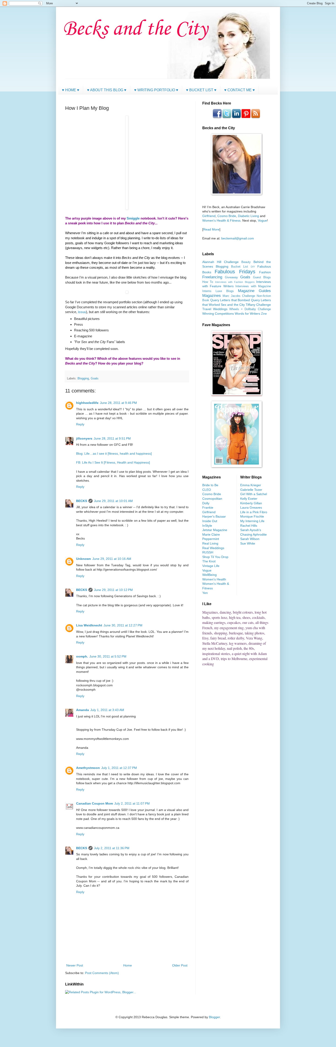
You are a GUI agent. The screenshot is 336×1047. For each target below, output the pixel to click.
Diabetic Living (248, 216)
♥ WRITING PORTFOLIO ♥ (156, 90)
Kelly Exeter (248, 498)
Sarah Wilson (249, 539)
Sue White (247, 543)
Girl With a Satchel (253, 494)
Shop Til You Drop (215, 557)
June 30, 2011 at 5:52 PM (107, 656)
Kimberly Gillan (251, 503)
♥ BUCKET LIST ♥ (201, 90)
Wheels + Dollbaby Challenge (250, 309)
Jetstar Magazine (214, 530)
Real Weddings (213, 548)
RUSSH (207, 552)
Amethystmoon (88, 768)
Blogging (83, 378)
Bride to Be (210, 485)
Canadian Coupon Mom (94, 803)
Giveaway (231, 277)
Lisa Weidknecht (89, 625)
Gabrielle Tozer (251, 489)
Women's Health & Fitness (221, 220)
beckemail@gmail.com (237, 238)
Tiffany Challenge (258, 304)
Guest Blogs (262, 277)
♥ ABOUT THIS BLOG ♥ (106, 90)
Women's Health (214, 579)
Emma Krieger (250, 485)
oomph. (82, 656)
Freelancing (212, 277)
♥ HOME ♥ (70, 90)
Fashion (265, 272)
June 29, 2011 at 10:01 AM (113, 501)
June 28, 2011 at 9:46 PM (118, 403)
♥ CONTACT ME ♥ (239, 90)
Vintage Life (210, 566)
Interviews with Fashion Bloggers (235, 282)
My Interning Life (252, 521)
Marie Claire (211, 534)
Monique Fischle (252, 516)
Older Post (179, 965)
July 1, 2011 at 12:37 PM (119, 768)
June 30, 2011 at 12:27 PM (123, 625)
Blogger (214, 1017)
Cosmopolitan (212, 498)
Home (127, 965)
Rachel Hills (248, 525)
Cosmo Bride (226, 216)
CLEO (206, 489)
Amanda (82, 710)
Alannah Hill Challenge (220, 262)
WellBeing (209, 575)
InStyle (207, 525)
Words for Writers (247, 313)
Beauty (246, 262)
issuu (82, 312)
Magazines (211, 295)
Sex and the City (233, 304)
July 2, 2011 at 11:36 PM (111, 848)
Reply (80, 424)
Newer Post (74, 965)
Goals (95, 378)
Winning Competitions (218, 313)
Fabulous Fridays (235, 271)
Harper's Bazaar (214, 516)
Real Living (210, 543)
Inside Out (209, 521)
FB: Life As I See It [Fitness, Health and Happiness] (113, 462)
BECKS (81, 501)
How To (207, 282)
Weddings (220, 309)
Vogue (262, 220)
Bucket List (239, 266)
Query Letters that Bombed (230, 300)
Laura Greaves (251, 507)
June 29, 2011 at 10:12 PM (113, 590)
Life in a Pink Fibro (253, 512)
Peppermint (210, 539)
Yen (205, 593)
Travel (206, 309)
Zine (264, 313)
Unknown (83, 559)
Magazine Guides (254, 291)
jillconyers (84, 438)
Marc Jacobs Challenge (239, 296)
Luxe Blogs (225, 291)
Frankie (207, 507)
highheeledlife (87, 403)
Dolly (205, 503)
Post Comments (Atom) (102, 973)
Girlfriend (209, 216)
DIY (253, 266)
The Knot (209, 561)
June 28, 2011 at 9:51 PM (112, 438)
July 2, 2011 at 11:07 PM (132, 803)
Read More (211, 229)
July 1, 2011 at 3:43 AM (107, 710)
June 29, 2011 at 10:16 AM (111, 559)
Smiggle (133, 218)
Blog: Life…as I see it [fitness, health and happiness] (114, 453)
